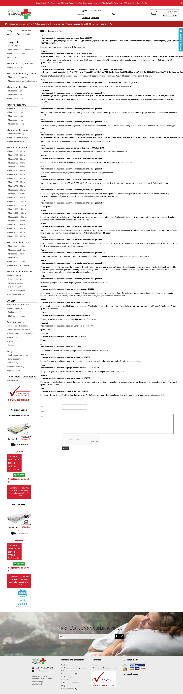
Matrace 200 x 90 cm (16, 198)
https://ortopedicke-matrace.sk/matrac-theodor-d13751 (64, 347)
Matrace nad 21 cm (15, 99)
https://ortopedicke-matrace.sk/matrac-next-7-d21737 (63, 336)
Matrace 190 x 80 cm (16, 167)
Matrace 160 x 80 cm (16, 151)
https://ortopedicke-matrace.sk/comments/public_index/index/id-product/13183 (73, 158)
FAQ (110, 24)
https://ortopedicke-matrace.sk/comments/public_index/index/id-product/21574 (73, 253)
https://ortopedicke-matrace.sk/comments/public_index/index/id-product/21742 (73, 213)
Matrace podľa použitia (18, 242)
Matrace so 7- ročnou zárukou (21, 63)
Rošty (9, 351)
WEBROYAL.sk (36, 684)
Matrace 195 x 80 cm (16, 178)
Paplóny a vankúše (15, 312)
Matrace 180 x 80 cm (16, 159)
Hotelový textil (13, 380)
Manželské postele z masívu (19, 330)
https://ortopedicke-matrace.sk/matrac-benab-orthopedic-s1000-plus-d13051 (73, 148)
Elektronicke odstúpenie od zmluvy (105, 668)
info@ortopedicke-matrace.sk (46, 671)
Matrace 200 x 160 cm (17, 213)
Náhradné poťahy (15, 308)
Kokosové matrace (15, 283)
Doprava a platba (57, 24)
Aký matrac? (28, 24)
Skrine (10, 341)
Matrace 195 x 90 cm (16, 186)
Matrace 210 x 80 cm (16, 225)
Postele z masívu (15, 322)
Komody (11, 345)
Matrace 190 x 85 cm (16, 171)
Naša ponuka (13, 42)
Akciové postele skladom (18, 326)
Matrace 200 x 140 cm (17, 209)
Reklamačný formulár (69, 671)
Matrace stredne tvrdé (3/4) (19, 138)
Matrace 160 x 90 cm (16, 155)
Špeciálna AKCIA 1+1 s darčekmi (20, 50)
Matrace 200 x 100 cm (17, 202)
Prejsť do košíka (170, 15)
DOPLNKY (12, 300)
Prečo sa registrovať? (69, 674)
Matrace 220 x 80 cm (16, 232)
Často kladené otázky (69, 689)
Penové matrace (14, 275)
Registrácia (95, 18)
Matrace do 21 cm (15, 95)
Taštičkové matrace (16, 295)
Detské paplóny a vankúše (18, 304)
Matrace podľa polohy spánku (21, 73)
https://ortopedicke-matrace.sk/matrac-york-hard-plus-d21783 (66, 326)
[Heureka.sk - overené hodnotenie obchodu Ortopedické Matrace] (22, 608)
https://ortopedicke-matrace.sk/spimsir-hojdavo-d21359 (64, 391)
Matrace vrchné (14, 258)
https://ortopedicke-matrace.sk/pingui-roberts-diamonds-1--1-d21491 (70, 368)
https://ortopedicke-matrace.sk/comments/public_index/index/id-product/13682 (73, 169)
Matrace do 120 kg (15, 112)
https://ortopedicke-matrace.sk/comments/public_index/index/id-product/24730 (73, 263)
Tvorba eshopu (37, 682)
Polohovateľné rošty (16, 367)
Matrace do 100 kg (15, 108)
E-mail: (42, 411)
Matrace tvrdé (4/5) (16, 141)
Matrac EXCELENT (19, 504)
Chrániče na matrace (16, 316)
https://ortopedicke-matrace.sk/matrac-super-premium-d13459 (67, 289)
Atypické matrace (73, 24)
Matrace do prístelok (16, 254)
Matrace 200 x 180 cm (17, 217)
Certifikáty (64, 680)
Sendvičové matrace (16, 287)
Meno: (42, 406)
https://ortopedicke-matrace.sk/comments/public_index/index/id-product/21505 (73, 122)
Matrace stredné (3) (16, 134)
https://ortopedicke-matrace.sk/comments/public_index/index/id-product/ (71, 226)
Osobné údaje (66, 677)
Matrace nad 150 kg (16, 124)
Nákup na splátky (42, 24)
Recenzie (103, 24)
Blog (63, 686)
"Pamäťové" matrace (16, 291)
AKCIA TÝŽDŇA (14, 46)
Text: (42, 416)
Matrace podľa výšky (17, 87)
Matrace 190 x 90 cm (16, 174)
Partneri (95, 665)
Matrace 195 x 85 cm (16, 182)
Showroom (93, 24)
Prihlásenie (86, 18)
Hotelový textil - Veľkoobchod (21, 376)
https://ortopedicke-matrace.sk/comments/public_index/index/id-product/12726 (73, 190)
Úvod (61, 31)
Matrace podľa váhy (16, 104)
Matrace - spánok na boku (18, 77)
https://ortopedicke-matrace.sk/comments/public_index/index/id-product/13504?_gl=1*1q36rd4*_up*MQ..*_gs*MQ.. (89, 82)
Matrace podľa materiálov (19, 271)
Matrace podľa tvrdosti (18, 130)
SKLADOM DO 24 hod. (16, 54)
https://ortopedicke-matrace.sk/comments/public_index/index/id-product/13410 (73, 203)
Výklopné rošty (14, 370)
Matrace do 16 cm (15, 91)
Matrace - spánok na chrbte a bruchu (22, 81)
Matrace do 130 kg (15, 116)
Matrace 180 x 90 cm (16, 163)
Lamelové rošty (14, 359)
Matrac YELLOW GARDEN (19, 416)
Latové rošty (13, 363)
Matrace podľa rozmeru (18, 147)
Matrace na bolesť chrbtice (18, 265)
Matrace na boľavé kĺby (17, 262)
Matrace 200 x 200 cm (17, 221)
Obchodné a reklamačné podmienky (74, 668)
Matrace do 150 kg (15, 120)
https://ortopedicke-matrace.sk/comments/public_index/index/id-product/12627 (73, 109)
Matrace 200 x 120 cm (17, 205)
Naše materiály (16, 24)
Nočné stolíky (13, 337)
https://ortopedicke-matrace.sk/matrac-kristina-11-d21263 (65, 302)
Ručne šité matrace (16, 67)
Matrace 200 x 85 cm (16, 194)
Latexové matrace (15, 279)
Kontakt (84, 24)
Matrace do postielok (16, 246)
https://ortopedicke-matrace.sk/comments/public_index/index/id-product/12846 (73, 179)
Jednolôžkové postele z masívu (20, 334)
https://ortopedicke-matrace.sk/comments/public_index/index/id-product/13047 (73, 240)
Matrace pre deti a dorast (18, 250)
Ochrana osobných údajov (70, 683)
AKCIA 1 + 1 (12, 57)
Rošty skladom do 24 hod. (18, 355)
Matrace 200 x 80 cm (16, 190)
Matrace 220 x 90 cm (16, 236)
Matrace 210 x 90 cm (16, 229)
